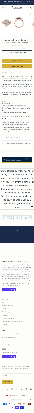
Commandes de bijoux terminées (12, 321)
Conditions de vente (8, 312)
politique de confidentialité (10, 334)
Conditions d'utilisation (9, 352)
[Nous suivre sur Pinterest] (17, 389)
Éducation (5, 315)
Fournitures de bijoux (8, 318)
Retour (4, 349)
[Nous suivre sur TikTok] (26, 389)
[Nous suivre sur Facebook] (3, 389)
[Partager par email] (16, 72)
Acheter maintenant (17, 66)
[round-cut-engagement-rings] (3, 218)
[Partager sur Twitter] (11, 72)
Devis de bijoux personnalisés (11, 345)
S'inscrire (7, 381)
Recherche (5, 299)
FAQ (3, 302)
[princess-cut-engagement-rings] (30, 218)
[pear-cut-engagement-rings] (26, 218)
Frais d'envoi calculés (17, 48)
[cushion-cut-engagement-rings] (12, 218)
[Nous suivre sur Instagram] (12, 389)
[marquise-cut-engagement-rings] (17, 218)
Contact (4, 325)
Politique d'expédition (8, 337)
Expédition (5, 309)
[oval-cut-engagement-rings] (22, 218)
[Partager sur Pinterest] (14, 72)
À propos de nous (7, 305)
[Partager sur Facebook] (9, 72)
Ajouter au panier (17, 61)
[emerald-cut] (8, 218)
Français (23, 395)
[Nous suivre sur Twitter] (7, 389)
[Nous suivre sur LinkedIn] (31, 389)
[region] (17, 233)
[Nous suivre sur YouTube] (21, 389)
